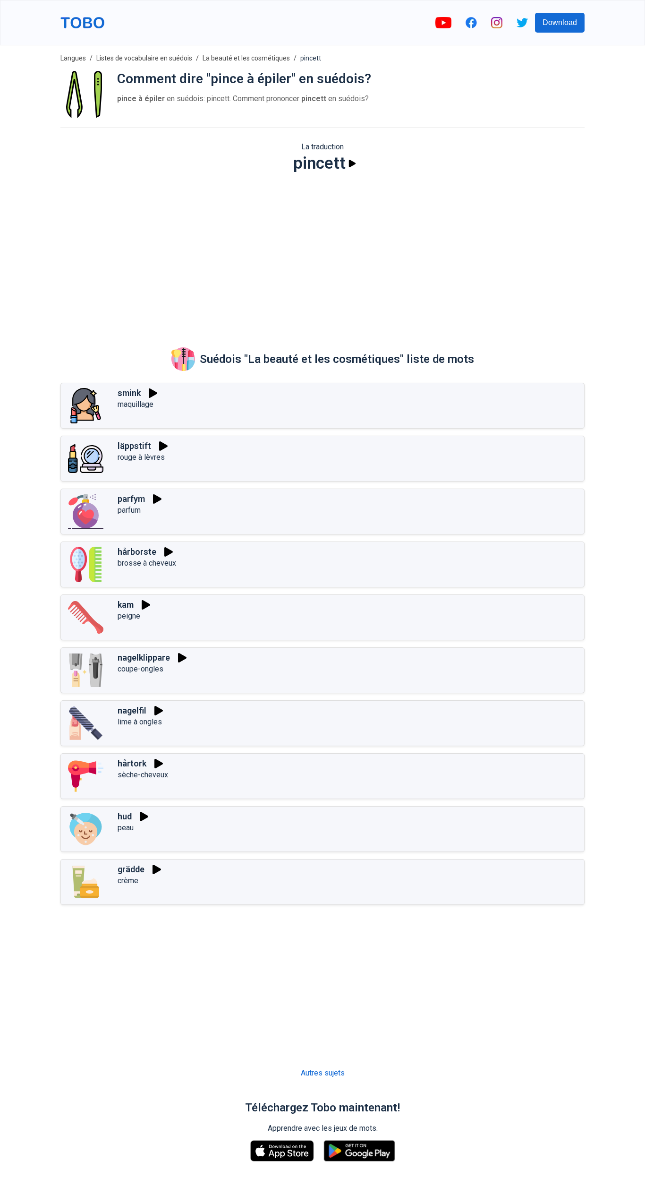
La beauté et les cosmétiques (246, 58)
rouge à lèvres (141, 457)
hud (125, 816)
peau (126, 827)
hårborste (137, 552)
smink (129, 393)
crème (128, 880)
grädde (131, 869)
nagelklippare (144, 657)
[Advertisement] (322, 253)
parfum (129, 510)
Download (560, 22)
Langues (73, 58)
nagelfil (132, 710)
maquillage (135, 404)
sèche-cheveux (143, 774)
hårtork (132, 763)
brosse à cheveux (147, 563)
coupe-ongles (140, 668)
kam (126, 605)
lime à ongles (140, 721)
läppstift (134, 446)
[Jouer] (352, 163)
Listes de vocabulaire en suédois (144, 58)
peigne (129, 615)
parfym (131, 499)
